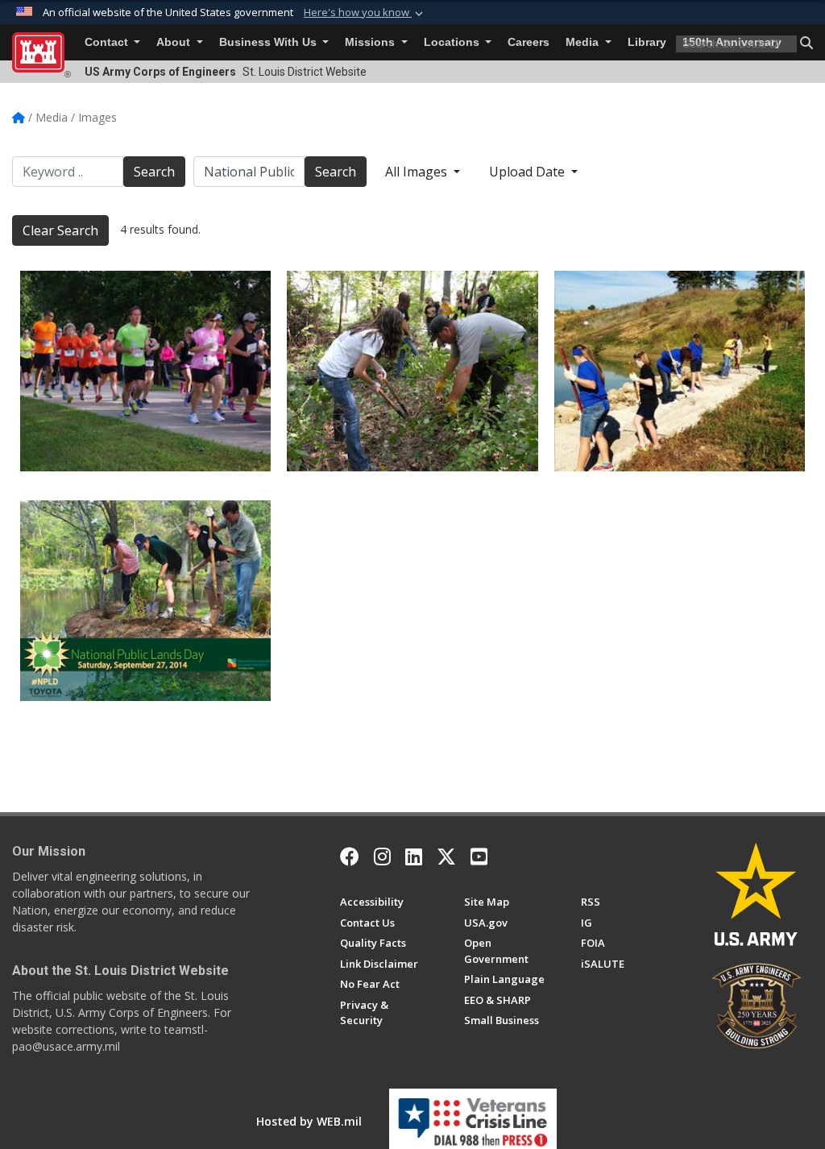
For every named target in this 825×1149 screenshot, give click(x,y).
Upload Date (528, 171)
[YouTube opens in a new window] (479, 856)
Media (584, 42)
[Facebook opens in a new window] (349, 856)
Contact (108, 42)
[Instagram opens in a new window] (382, 856)
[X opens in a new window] (446, 856)
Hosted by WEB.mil (309, 1121)
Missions (371, 42)
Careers (528, 42)
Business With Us (269, 42)
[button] (365, 13)
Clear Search (60, 230)
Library (647, 42)
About (174, 42)
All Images (417, 171)
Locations (453, 42)
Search (154, 171)
